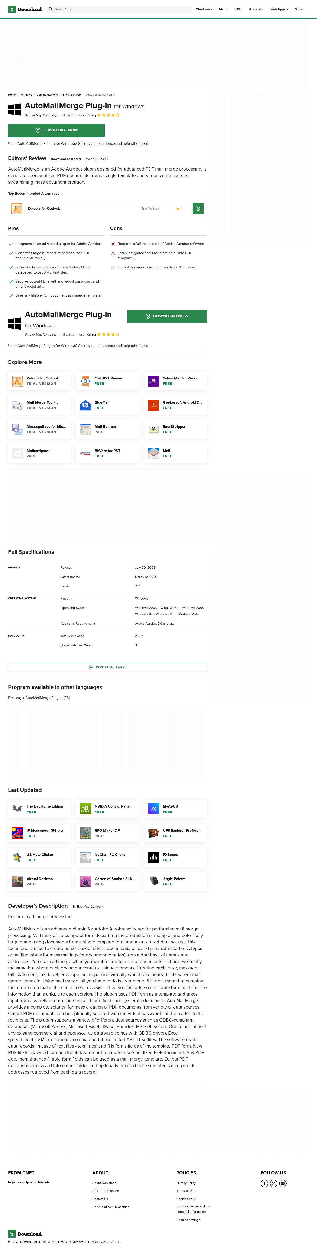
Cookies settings (188, 1220)
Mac (222, 9)
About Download (104, 1183)
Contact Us (100, 1199)
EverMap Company (90, 907)
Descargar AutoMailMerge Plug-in (35, 698)
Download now (60, 130)
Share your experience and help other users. (114, 143)
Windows (203, 9)
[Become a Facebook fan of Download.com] (264, 1183)
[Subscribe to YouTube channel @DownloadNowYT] (283, 1183)
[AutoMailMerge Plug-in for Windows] (14, 109)
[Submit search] (51, 9)
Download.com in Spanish (110, 1207)
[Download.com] (25, 9)
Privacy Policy (186, 1183)
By (40, 115)
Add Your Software (105, 1191)
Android (255, 9)
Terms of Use (185, 1191)
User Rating (87, 115)
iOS (237, 9)
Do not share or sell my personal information (193, 1209)
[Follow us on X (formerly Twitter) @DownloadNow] (273, 1183)
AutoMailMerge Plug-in (84, 106)
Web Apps (277, 9)
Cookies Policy (186, 1199)
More (298, 9)
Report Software (111, 667)
